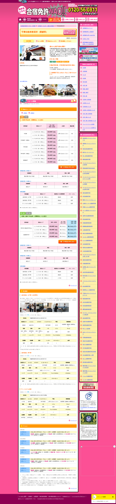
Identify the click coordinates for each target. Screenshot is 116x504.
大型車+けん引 (86, 103)
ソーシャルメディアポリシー (78, 496)
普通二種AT (85, 92)
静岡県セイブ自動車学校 (89, 289)
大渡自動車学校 (86, 230)
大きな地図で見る (23, 81)
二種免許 (32, 113)
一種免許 (25, 113)
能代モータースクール (88, 152)
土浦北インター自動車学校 (89, 203)
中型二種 (85, 96)
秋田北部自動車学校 (88, 148)
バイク (43, 19)
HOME (20, 19)
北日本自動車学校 (87, 302)
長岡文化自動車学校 (88, 247)
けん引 (84, 74)
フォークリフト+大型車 (88, 124)
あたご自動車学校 (87, 358)
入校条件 (30, 496)
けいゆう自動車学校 (88, 379)
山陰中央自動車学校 (88, 321)
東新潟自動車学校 (87, 260)
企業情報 (36, 496)
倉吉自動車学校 (86, 318)
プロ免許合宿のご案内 (87, 24)
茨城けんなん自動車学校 (89, 207)
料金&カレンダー (52, 41)
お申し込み (80, 19)
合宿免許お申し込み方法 (89, 35)
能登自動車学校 (86, 298)
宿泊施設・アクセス (66, 41)
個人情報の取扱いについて (55, 496)
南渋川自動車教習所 (88, 233)
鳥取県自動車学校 (87, 325)
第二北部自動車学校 (88, 156)
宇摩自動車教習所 (87, 337)
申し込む (69, 32)
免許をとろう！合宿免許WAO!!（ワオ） (27, 498)
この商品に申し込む (67, 167)
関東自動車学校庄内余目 (89, 168)
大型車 (84, 67)
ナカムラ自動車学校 (88, 376)
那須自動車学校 (86, 219)
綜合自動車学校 (86, 286)
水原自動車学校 (86, 244)
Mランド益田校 (86, 328)
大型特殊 (85, 71)
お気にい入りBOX (68, 19)
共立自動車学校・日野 (88, 355)
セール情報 (41, 41)
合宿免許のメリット (88, 28)
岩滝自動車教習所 (87, 305)
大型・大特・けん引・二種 (54, 19)
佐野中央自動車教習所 (88, 215)
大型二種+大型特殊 (87, 113)
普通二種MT (86, 89)
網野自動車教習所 (87, 309)
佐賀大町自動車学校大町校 (89, 351)
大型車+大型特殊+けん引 (89, 110)
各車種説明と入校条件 (88, 31)
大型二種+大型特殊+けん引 (89, 120)
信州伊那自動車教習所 (88, 272)
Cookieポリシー (66, 496)
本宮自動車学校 (86, 196)
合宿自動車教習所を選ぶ (88, 134)
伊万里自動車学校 (87, 348)
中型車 (84, 78)
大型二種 (85, 85)
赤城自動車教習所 (87, 222)
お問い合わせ (92, 19)
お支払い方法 (86, 38)
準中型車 (85, 82)
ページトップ (74, 285)
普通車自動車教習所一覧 (30, 19)
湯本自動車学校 (86, 192)
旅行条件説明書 (43, 496)
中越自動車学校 (86, 263)
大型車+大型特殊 (87, 99)
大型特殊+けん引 (87, 106)
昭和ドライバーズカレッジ (89, 200)
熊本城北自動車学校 (88, 362)
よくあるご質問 (22, 496)
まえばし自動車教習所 (88, 237)
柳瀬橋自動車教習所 (88, 226)
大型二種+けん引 (87, 117)
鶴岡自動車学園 (86, 159)
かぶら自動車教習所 (88, 240)
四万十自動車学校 (87, 344)
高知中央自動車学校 (88, 341)
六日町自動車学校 (87, 251)
